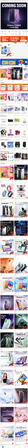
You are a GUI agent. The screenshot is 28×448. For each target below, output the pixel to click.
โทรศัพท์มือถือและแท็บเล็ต (2, 31)
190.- (8, 161)
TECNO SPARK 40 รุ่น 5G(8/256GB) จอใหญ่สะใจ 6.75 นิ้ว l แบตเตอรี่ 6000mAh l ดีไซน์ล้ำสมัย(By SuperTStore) (7, 329)
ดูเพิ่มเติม (26, 66)
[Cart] (26, 1)
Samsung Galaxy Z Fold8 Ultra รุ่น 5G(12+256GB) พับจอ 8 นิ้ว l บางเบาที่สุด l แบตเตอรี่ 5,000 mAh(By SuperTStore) (7, 422)
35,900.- (15, 424)
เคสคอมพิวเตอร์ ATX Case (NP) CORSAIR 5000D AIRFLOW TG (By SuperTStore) (24, 148)
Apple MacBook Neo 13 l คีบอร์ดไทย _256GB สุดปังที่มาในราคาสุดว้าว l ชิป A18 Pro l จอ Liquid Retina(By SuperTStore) (10, 113)
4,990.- (2, 330)
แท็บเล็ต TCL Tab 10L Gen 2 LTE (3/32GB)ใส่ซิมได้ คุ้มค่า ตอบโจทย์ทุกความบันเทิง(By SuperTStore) (20, 254)
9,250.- (15, 368)
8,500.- (15, 274)
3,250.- (15, 312)
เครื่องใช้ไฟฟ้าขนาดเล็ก (16, 31)
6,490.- (2, 367)
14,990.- (15, 218)
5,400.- (15, 386)
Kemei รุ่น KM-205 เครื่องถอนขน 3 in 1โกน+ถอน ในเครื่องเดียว (10, 136)
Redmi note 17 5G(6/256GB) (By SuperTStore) (17, 101)
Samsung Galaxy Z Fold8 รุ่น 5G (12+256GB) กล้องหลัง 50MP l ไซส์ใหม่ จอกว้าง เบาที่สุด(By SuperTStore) (7, 310)
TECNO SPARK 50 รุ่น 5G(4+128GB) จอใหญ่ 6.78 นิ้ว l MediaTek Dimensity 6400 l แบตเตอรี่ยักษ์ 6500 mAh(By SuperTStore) (20, 347)
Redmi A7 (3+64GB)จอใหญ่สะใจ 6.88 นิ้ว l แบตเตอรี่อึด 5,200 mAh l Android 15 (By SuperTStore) (20, 310)
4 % (26, 421)
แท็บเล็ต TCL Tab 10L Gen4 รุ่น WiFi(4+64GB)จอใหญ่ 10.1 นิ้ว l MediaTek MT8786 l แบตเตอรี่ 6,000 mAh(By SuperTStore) (6, 254)
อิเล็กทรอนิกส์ (12, 31)
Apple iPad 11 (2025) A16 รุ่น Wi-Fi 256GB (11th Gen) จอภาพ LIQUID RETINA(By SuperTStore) (7, 292)
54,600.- (2, 423)
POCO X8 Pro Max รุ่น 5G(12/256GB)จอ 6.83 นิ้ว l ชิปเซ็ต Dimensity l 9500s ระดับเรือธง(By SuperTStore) (17, 80)
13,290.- (2, 237)
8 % (26, 309)
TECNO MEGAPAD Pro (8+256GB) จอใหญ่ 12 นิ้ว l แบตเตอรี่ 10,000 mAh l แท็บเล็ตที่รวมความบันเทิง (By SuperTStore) (20, 366)
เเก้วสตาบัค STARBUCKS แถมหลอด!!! (17, 160)
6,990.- (1, 368)
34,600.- (15, 423)
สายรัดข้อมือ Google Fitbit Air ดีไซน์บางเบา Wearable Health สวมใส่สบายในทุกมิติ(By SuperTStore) (7, 198)
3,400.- (15, 255)
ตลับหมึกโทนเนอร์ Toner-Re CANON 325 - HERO (16, 124)
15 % (12, 253)
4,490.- (2, 218)
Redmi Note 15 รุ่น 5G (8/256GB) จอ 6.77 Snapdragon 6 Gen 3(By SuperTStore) (5, 56)
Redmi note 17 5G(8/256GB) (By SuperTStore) (10, 101)
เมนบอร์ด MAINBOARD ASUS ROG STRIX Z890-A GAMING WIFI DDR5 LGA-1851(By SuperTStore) (24, 113)
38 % (10, 55)
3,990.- (1, 161)
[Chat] (27, 1)
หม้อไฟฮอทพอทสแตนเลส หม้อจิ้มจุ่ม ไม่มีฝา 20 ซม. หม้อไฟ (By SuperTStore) (19, 198)
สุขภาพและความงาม (16, 34)
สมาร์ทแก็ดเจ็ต (5, 31)
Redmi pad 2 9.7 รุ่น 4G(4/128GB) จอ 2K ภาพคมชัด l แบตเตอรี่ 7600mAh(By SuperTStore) (20, 385)
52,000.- (1, 312)
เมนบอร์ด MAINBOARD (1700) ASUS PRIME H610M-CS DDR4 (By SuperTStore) (3, 148)
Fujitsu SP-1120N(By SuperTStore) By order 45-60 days (24, 124)
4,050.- (15, 330)
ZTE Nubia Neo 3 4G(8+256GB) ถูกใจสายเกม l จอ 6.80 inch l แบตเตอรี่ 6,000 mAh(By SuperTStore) (7, 217)
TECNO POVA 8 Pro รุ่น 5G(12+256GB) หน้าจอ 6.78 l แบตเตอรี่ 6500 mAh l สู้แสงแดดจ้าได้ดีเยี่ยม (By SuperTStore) (20, 217)
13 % (26, 197)
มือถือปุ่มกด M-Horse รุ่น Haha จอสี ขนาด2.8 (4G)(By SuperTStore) (5, 80)
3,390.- (2, 255)
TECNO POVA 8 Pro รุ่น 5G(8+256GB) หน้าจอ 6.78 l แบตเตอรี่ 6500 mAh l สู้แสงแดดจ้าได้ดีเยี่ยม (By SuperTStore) (7, 236)
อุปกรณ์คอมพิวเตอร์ (5, 34)
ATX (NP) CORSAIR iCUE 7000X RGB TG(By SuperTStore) (17, 148)
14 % (26, 272)
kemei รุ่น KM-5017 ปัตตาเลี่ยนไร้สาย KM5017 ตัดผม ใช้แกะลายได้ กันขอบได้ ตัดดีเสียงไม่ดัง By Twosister (3, 136)
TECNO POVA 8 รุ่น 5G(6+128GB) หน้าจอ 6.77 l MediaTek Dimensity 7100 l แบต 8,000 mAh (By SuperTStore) (7, 273)
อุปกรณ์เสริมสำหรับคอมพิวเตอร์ (19, 31)
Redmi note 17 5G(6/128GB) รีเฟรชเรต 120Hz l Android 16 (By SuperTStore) (24, 101)
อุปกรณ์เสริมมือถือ (2, 34)
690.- (1, 81)
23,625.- (15, 442)
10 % (12, 216)
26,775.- (2, 442)
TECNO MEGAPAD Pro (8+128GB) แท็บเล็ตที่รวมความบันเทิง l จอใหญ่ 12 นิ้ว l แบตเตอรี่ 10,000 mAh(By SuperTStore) (7, 385)
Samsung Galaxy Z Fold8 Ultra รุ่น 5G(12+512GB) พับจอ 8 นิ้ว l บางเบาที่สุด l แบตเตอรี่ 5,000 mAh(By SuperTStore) (20, 403)
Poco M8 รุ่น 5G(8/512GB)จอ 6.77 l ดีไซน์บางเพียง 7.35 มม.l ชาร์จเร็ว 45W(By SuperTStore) (20, 273)
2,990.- (15, 311)
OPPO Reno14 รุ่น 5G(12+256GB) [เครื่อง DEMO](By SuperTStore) (7, 403)
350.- (15, 161)
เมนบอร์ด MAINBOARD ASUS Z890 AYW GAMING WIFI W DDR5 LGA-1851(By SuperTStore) (17, 113)
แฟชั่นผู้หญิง (23, 31)
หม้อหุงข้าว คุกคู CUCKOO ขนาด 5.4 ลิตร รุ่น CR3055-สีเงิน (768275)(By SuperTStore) (3, 160)
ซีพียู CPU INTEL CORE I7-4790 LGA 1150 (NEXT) (10, 148)
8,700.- (1, 57)
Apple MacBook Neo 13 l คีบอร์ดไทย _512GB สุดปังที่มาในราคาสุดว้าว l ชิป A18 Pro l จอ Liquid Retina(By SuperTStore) (3, 113)
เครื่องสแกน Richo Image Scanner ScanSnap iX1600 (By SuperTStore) (3, 124)
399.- (22, 161)
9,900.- (15, 275)
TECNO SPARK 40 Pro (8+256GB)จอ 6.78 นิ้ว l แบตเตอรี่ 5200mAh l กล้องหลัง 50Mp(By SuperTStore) (7, 366)
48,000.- (2, 311)
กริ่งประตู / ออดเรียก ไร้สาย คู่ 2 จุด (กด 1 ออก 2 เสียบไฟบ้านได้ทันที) (10, 160)
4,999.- (1, 219)
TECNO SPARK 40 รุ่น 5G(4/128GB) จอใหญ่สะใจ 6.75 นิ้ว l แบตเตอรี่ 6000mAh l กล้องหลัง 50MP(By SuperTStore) (20, 329)
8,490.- (2, 386)
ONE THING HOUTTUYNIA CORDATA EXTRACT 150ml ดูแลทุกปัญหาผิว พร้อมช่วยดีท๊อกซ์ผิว (24, 136)
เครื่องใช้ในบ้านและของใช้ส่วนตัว (19, 34)
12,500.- (1, 275)
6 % (26, 216)
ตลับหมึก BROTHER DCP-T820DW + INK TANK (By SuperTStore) (10, 124)
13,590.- (13, 81)
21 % (26, 402)
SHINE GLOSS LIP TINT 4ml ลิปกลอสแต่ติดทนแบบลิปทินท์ (17, 136)
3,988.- (15, 256)
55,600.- (1, 424)
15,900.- (15, 219)
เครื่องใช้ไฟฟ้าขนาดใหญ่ (12, 34)
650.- (15, 237)
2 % (26, 365)
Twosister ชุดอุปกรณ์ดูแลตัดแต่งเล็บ (24, 160)
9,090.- (15, 367)
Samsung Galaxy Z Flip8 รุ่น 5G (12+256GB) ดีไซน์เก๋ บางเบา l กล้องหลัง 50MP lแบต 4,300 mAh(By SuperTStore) (20, 422)
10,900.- (2, 274)
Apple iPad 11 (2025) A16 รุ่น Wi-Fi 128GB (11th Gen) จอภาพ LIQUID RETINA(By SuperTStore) (20, 292)
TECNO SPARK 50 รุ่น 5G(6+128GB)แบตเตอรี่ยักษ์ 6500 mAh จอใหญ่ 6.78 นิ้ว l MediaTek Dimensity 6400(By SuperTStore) (7, 347)
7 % (26, 346)
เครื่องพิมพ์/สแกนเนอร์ (9, 31)
